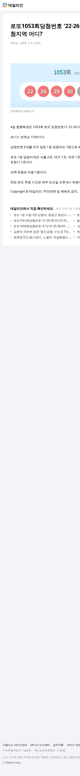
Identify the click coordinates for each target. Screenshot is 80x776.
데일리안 (15, 5)
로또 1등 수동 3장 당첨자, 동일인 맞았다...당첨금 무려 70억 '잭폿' (43, 215)
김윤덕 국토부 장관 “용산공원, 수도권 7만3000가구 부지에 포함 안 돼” (43, 232)
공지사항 (58, 745)
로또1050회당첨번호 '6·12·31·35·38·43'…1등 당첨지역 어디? (43, 226)
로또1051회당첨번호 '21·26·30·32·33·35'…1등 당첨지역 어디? (43, 220)
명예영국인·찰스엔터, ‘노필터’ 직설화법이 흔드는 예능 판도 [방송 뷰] (43, 237)
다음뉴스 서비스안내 (15, 745)
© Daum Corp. (12, 762)
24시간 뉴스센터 (40, 745)
